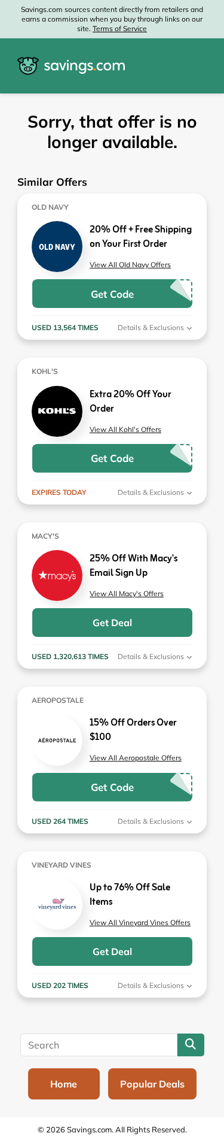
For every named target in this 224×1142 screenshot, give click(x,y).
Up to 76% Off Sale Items (130, 895)
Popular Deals (152, 1084)
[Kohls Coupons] (57, 411)
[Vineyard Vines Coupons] (57, 904)
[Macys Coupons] (57, 575)
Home (63, 1084)
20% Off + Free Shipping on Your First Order (141, 237)
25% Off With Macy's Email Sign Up (133, 566)
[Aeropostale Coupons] (57, 740)
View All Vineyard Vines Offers (140, 922)
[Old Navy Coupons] (57, 246)
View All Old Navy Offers (130, 264)
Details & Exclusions (152, 327)
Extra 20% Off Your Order (130, 402)
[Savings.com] (71, 66)
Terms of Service (120, 28)
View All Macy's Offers (127, 593)
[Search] (190, 1045)
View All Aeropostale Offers (136, 757)
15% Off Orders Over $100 (133, 730)
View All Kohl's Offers (125, 429)
